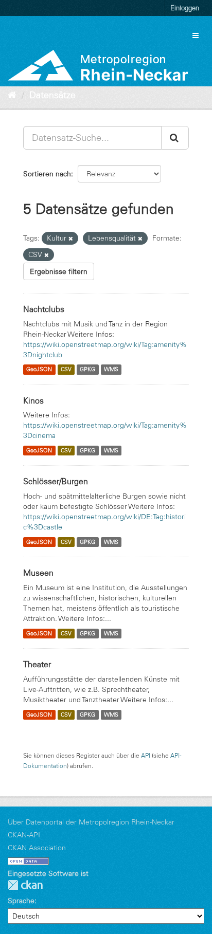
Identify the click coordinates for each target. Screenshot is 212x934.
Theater (37, 664)
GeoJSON (39, 369)
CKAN (25, 885)
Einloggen (184, 8)
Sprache (21, 900)
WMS (111, 369)
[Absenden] (175, 138)
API (145, 755)
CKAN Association (37, 847)
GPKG (87, 369)
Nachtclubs (43, 309)
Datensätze (52, 95)
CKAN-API (24, 834)
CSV (66, 369)
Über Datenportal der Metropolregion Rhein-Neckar (91, 822)
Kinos (33, 400)
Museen (38, 572)
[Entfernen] (70, 238)
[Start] (12, 95)
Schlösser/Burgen (55, 481)
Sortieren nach (47, 173)
